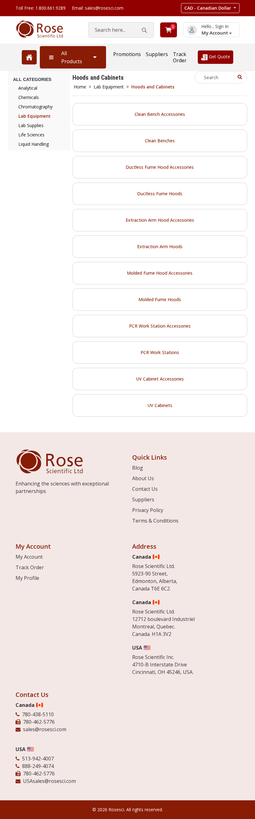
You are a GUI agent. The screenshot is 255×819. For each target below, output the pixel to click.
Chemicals (28, 97)
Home (80, 87)
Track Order (180, 57)
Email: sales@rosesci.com (97, 8)
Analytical (27, 88)
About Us (143, 478)
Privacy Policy (147, 510)
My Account (215, 33)
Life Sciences (31, 135)
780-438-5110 (38, 714)
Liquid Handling (33, 144)
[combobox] (121, 30)
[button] (210, 8)
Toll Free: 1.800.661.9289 (41, 8)
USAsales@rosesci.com (49, 781)
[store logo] (46, 29)
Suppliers (157, 54)
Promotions (127, 54)
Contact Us (145, 488)
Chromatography (35, 107)
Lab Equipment (109, 87)
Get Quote (219, 56)
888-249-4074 (38, 766)
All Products (71, 57)
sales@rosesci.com (44, 729)
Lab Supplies (31, 125)
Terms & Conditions (155, 520)
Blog (137, 467)
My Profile (27, 578)
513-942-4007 (38, 758)
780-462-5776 (39, 721)
